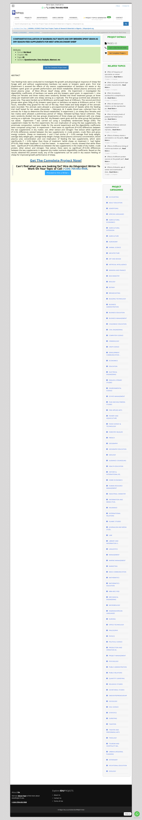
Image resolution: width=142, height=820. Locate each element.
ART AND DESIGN (115, 259)
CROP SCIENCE (114, 347)
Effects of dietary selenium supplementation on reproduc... (115, 127)
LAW (110, 535)
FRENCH (112, 438)
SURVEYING (113, 718)
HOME (17, 18)
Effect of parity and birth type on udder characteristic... (116, 85)
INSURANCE (113, 508)
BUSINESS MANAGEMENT (118, 318)
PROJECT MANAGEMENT (117, 656)
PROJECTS (28, 18)
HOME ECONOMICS (116, 480)
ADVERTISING (113, 208)
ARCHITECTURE (114, 253)
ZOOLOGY (112, 771)
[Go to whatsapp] (137, 813)
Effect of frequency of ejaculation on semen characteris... (114, 74)
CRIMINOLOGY (114, 341)
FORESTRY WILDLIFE (116, 432)
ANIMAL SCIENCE (34, 32)
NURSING (112, 619)
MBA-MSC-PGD (114, 591)
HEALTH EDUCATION (116, 466)
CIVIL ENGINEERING (116, 330)
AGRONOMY (113, 242)
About (118, 6)
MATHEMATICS (114, 578)
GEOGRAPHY (113, 443)
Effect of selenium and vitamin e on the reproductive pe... (115, 106)
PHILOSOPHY (113, 630)
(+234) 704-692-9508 (75, 168)
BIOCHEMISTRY (114, 276)
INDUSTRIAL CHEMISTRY (117, 494)
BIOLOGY (112, 282)
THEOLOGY (113, 738)
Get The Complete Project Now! (56, 67)
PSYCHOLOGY (113, 661)
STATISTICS (113, 713)
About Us (56, 795)
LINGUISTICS (113, 549)
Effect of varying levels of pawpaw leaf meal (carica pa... (115, 116)
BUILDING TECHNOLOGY (117, 299)
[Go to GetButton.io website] (137, 818)
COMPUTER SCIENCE (116, 335)
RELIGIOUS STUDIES (116, 684)
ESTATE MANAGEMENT (117, 396)
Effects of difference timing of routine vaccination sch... (116, 148)
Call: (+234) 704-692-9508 (117, 48)
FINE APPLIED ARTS (115, 410)
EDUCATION (113, 366)
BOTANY (112, 287)
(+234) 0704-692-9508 (19, 802)
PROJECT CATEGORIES (20, 32)
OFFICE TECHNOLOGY (116, 625)
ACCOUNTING (114, 197)
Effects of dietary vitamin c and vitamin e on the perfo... (116, 137)
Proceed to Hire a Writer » (58, 173)
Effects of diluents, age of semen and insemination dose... (115, 169)
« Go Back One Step (20, 28)
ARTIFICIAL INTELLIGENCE (118, 265)
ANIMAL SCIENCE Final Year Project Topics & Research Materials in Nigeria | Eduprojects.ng (61, 28)
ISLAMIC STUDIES (115, 521)
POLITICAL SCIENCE (115, 642)
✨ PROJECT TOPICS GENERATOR (96, 18)
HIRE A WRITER (57, 18)
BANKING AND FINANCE (117, 270)
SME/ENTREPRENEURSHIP (118, 696)
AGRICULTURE (114, 236)
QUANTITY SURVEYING (117, 678)
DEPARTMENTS (42, 18)
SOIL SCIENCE (114, 707)
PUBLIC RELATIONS (115, 673)
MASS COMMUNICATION (117, 572)
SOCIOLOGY (113, 701)
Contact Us (126, 6)
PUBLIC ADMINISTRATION (118, 667)
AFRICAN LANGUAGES (116, 214)
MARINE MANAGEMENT (117, 560)
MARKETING (113, 566)
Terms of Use (58, 801)
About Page (22, 796)
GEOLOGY (112, 455)
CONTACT (119, 18)
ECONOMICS (113, 361)
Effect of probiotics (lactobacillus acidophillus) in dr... (115, 95)
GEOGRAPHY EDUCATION (117, 449)
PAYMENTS (73, 18)
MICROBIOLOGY (114, 605)
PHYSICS (112, 636)
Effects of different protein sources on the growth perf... (116, 159)
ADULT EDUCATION (115, 203)
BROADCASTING (114, 293)
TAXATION (112, 724)
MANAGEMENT (114, 555)
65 (116, 43)
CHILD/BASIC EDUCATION (118, 324)
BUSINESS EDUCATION (117, 313)
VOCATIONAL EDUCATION (118, 765)
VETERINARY (113, 760)
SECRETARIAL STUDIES (116, 690)
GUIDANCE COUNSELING (117, 461)
